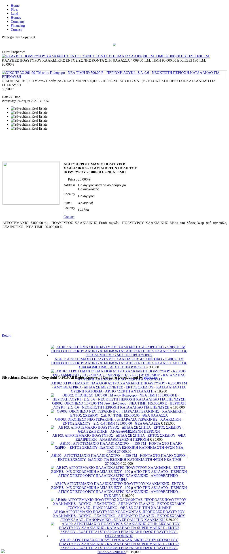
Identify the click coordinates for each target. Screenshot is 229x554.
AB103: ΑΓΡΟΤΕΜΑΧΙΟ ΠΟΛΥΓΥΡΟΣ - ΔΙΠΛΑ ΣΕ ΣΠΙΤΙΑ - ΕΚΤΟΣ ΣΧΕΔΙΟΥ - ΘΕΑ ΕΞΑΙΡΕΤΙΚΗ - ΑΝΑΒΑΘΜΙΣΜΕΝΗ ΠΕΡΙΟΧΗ (119, 437)
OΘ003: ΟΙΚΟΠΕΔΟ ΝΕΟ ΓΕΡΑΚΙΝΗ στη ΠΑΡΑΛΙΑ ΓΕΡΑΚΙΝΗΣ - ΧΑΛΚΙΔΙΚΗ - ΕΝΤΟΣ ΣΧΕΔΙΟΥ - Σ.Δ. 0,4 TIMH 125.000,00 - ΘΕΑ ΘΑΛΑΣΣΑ (119, 421)
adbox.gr (150, 377)
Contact (69, 217)
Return (6, 335)
